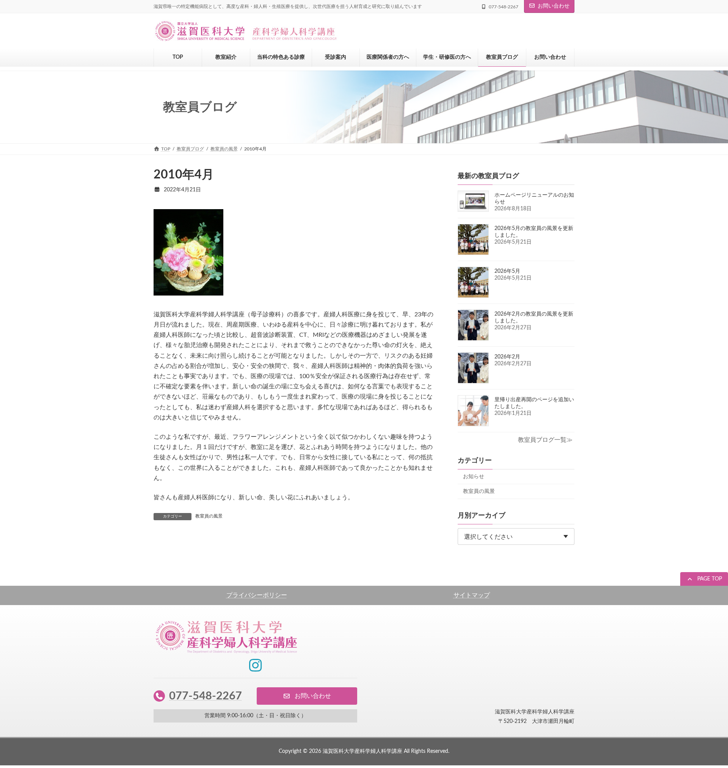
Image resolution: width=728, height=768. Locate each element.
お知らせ (473, 476)
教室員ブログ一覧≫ (545, 440)
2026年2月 (507, 357)
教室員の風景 (209, 516)
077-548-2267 (205, 695)
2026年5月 (507, 271)
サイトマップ (471, 595)
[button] (704, 579)
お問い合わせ (554, 6)
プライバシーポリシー (256, 595)
